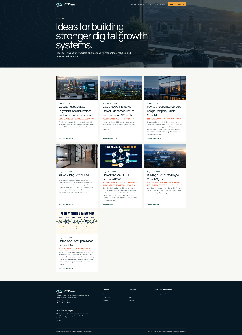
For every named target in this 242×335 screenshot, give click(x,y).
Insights (149, 4)
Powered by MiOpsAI (180, 331)
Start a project (161, 294)
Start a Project (177, 4)
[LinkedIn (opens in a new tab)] (63, 302)
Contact (162, 4)
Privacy (131, 301)
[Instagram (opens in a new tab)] (68, 302)
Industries (141, 4)
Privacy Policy (78, 331)
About (156, 4)
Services (133, 4)
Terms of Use (88, 331)
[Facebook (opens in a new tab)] (58, 302)
